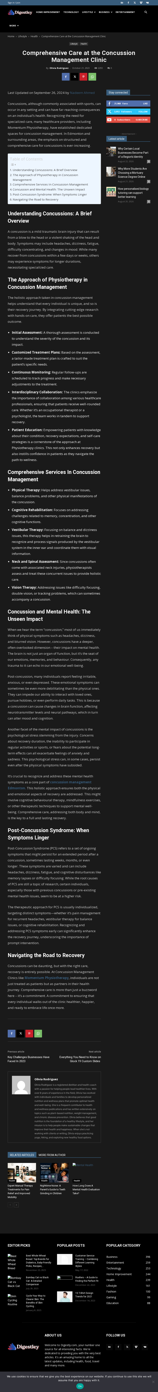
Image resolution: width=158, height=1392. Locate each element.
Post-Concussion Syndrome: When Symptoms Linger (50, 194)
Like (145, 103)
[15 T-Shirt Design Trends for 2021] (64, 1296)
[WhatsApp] (92, 77)
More (12, 25)
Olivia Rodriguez (59, 68)
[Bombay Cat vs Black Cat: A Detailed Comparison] (15, 1282)
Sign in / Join (14, 2)
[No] (153, 1382)
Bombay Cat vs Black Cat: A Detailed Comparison (37, 1281)
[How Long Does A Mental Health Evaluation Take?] (87, 1172)
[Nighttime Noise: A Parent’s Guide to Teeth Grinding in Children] (54, 1172)
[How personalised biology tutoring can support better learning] (111, 191)
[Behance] (122, 2)
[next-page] (16, 1204)
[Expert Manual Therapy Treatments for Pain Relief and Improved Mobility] (22, 1172)
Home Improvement (48, 12)
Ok (80, 1386)
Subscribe (142, 119)
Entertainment (125, 12)
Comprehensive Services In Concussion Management (50, 184)
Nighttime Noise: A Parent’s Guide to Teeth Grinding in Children (52, 1189)
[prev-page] (10, 1204)
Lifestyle (87, 12)
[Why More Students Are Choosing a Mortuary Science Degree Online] (111, 171)
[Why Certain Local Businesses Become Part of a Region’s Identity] (111, 151)
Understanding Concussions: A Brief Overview (45, 170)
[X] (135, 2)
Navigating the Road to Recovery (35, 199)
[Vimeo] (141, 2)
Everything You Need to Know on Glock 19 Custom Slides (80, 1059)
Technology (71, 12)
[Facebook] (128, 2)
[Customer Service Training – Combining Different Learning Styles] (64, 1259)
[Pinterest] (83, 77)
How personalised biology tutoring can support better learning (133, 192)
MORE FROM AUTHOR (52, 1155)
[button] (145, 12)
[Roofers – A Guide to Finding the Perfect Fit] (64, 1281)
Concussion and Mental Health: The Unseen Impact (49, 189)
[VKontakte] (147, 2)
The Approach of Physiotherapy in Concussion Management (45, 177)
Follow (143, 111)
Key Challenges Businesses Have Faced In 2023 (29, 1059)
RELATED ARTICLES (22, 1155)
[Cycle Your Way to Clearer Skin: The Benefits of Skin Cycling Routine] (15, 1300)
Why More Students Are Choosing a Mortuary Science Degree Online (132, 172)
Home (11, 36)
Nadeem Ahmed (82, 92)
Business (104, 12)
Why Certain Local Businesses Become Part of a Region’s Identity (133, 152)
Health (34, 36)
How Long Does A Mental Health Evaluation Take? (86, 1189)
